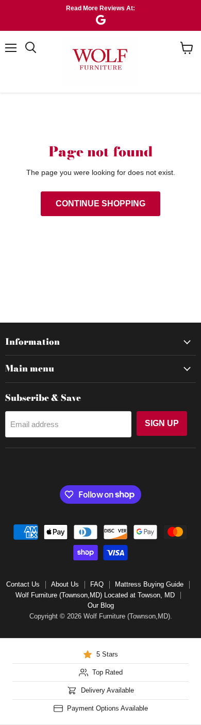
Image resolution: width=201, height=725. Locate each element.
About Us (65, 584)
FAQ (97, 584)
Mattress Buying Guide (149, 584)
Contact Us (23, 584)
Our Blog (101, 605)
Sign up (162, 423)
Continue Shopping (100, 203)
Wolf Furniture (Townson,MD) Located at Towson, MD (95, 595)
